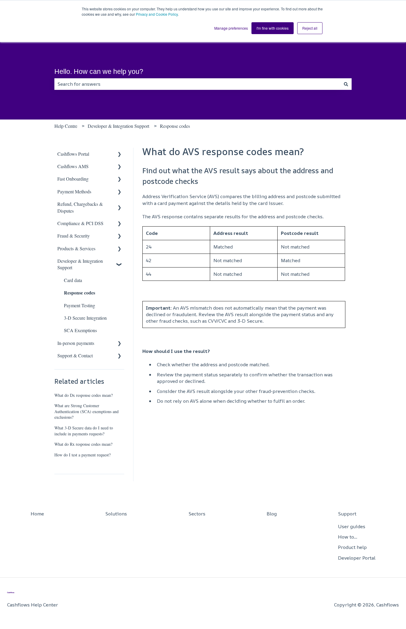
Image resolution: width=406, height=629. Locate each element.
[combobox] (197, 84)
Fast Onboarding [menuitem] (73, 179)
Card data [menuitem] (73, 280)
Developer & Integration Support (118, 126)
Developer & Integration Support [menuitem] (80, 264)
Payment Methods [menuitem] (74, 191)
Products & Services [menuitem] (76, 248)
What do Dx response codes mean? (83, 395)
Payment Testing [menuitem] (79, 305)
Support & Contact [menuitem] (75, 355)
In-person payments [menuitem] (75, 343)
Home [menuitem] (37, 513)
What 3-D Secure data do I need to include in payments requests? (83, 431)
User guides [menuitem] (351, 526)
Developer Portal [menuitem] (356, 558)
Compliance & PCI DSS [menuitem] (80, 223)
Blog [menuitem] (272, 513)
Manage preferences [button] (231, 28)
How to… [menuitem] (347, 537)
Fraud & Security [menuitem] (73, 236)
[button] (119, 154)
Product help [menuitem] (352, 547)
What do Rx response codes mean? (83, 444)
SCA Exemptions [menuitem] (80, 330)
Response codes (175, 126)
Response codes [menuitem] (79, 292)
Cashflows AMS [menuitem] (73, 166)
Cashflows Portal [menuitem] (73, 154)
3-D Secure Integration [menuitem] (85, 318)
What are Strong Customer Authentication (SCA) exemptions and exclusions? (86, 411)
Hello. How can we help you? (98, 71)
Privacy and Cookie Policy (157, 14)
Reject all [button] (309, 28)
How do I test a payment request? (82, 455)
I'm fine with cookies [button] (272, 28)
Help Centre (65, 126)
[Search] (346, 84)
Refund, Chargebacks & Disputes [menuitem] (80, 207)
